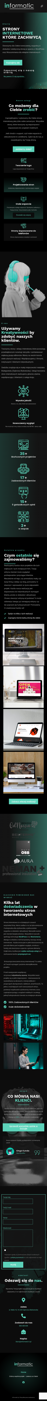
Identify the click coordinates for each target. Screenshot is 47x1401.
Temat (5, 1218)
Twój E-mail (7, 1207)
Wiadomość (7, 1228)
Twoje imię (6, 1197)
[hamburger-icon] (41, 6)
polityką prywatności (17, 1257)
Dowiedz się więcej (23, 215)
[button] (17, 1181)
